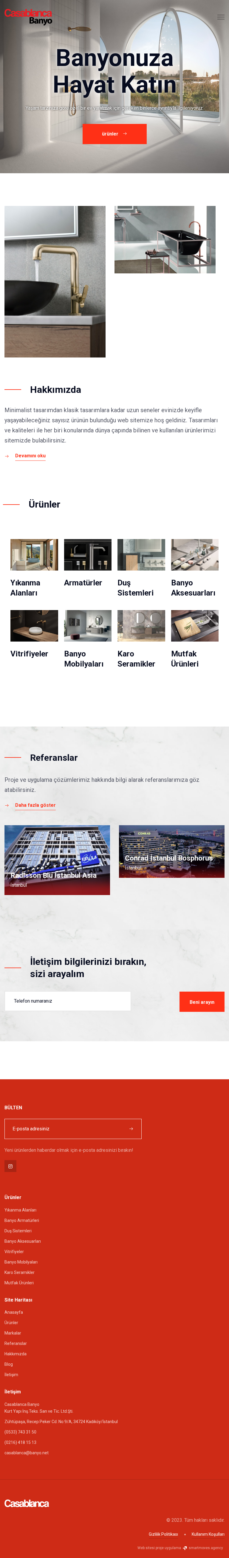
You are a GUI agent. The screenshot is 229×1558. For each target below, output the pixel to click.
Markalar (12, 1333)
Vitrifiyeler (29, 653)
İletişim (11, 1374)
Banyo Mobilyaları (21, 1262)
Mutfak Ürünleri (19, 1282)
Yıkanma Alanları (20, 1210)
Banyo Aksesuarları (22, 1241)
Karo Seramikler (19, 1272)
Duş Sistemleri (18, 1230)
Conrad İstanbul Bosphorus (169, 858)
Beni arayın (202, 1002)
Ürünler (11, 1322)
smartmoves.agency (205, 1548)
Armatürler (83, 582)
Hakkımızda (15, 1353)
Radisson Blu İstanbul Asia (53, 875)
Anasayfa (13, 1312)
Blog (8, 1364)
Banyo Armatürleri (21, 1220)
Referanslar (15, 1343)
